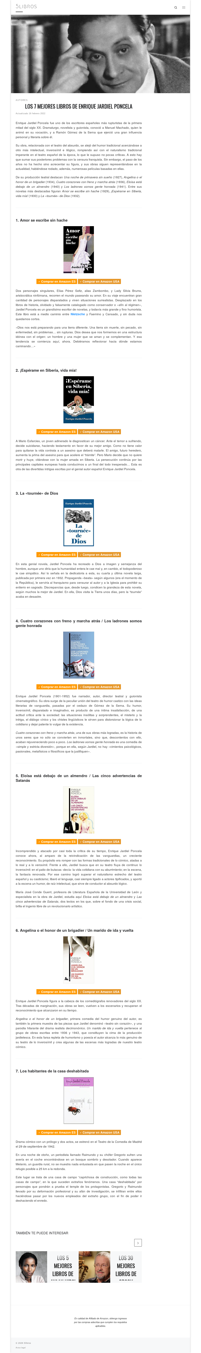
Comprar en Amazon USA (101, 281)
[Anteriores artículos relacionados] (130, 1243)
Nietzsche (78, 314)
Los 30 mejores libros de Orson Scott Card (126, 1274)
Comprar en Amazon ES (58, 281)
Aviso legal (21, 1347)
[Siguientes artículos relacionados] (138, 1243)
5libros (27, 1342)
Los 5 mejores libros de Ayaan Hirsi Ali (63, 1274)
